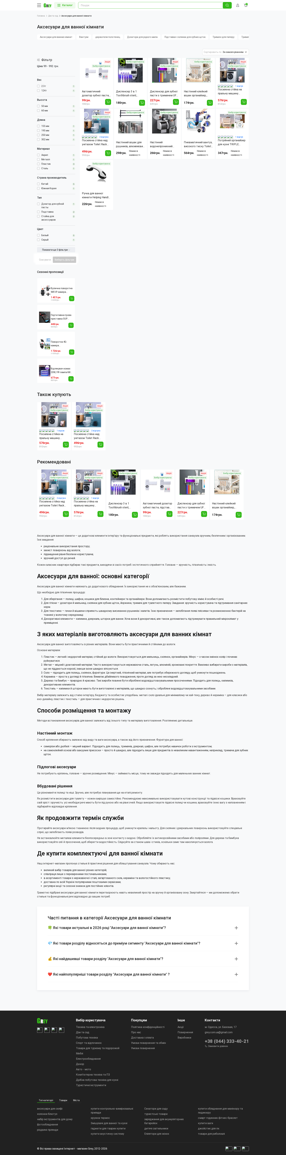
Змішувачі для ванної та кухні (109, 1123)
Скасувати (45, 259)
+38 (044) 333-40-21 (227, 1041)
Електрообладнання (88, 1058)
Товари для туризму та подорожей (97, 1048)
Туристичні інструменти (91, 1085)
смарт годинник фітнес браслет (218, 1117)
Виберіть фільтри (64, 259)
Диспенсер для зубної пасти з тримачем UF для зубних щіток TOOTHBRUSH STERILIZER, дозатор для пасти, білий (191, 506)
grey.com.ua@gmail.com (219, 1032)
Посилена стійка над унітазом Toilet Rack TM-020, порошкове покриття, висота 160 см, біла (87, 436)
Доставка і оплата (142, 1037)
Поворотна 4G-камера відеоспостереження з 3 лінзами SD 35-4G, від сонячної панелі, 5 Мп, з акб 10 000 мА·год (62, 344)
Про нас (136, 1032)
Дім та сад (53, 16)
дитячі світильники (156, 1128)
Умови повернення (143, 1048)
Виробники (184, 1037)
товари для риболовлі (211, 1133)
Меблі (79, 1053)
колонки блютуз (47, 1114)
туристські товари (155, 1114)
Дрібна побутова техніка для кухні (97, 1079)
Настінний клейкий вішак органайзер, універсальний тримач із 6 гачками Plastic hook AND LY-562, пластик (226, 506)
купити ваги (205, 1123)
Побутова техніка (87, 1037)
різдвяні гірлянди (47, 1129)
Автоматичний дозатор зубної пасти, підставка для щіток (157, 506)
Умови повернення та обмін (148, 1042)
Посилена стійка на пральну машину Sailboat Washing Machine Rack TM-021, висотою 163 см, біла (52, 436)
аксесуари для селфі (49, 1108)
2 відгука (103, 137)
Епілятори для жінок (156, 1133)
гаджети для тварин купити (108, 1128)
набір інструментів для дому (54, 1119)
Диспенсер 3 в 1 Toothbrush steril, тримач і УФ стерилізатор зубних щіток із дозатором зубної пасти (121, 506)
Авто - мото (83, 1069)
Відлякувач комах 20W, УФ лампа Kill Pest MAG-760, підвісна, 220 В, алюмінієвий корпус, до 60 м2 (62, 370)
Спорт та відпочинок (89, 1042)
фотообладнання (47, 1124)
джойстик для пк (208, 1128)
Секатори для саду (156, 1108)
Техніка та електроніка (90, 1027)
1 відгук (239, 86)
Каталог (67, 5)
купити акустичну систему (107, 1133)
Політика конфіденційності (148, 1027)
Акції (181, 1027)
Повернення (185, 1032)
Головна (41, 16)
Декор (80, 1064)
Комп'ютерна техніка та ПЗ (93, 1074)
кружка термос (100, 1117)
